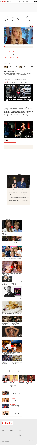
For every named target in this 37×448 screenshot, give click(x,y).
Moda (11, 1)
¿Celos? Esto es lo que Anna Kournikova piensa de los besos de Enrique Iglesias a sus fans (13, 67)
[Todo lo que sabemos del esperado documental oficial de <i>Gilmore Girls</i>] (5, 393)
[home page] (4, 1)
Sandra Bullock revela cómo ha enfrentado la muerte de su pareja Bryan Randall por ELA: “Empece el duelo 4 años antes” (15, 406)
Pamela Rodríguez (9, 26)
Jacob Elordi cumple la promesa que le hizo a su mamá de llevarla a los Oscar (16, 413)
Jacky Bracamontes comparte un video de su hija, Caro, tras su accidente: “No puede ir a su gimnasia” (28, 67)
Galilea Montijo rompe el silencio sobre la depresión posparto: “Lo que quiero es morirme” (23, 383)
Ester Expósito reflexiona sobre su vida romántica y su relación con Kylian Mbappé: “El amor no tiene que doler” (14, 384)
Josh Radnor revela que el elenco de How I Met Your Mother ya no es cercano (18, 200)
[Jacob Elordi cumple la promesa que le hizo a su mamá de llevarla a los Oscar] (5, 413)
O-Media (20, 426)
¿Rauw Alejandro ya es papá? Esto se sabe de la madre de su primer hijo (31, 383)
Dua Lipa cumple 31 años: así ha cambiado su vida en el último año (17, 189)
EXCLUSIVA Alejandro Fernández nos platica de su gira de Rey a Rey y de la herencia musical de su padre (15, 400)
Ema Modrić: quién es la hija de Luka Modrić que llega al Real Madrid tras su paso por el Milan (19, 195)
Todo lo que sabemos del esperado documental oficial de (15, 393)
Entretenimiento (19, 1)
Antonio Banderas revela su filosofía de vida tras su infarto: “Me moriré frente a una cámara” (5, 383)
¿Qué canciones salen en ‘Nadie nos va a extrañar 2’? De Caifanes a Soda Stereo (19, 192)
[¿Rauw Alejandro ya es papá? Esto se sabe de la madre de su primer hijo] (31, 378)
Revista (35, 1)
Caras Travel (32, 1)
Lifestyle (8, 1)
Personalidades (28, 1)
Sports (23, 1)
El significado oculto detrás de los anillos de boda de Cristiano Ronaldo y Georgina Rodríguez (19, 197)
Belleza (14, 1)
